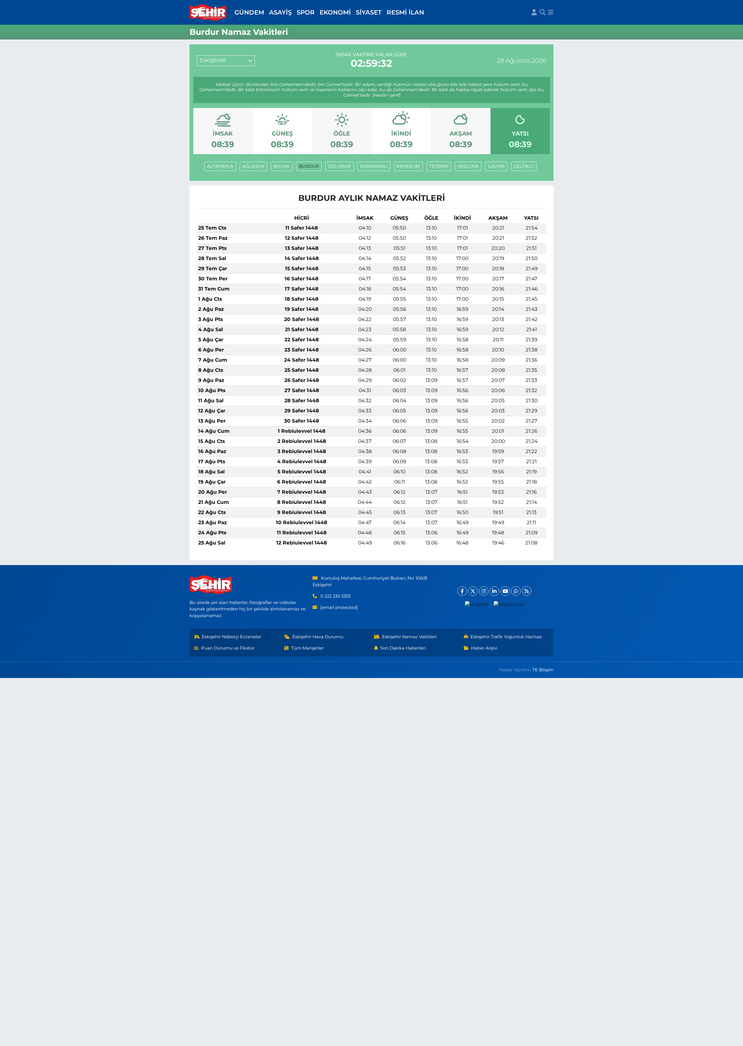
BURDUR (309, 166)
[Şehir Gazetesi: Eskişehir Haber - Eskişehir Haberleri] (208, 12)
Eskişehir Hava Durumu (317, 636)
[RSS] (526, 591)
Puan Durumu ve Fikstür (228, 648)
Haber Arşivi (484, 648)
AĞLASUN (253, 166)
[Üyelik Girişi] (534, 12)
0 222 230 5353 (335, 596)
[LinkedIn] (494, 591)
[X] (473, 591)
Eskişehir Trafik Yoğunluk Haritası (506, 636)
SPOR (306, 12)
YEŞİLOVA (468, 166)
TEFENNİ (438, 166)
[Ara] (543, 12)
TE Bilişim (542, 669)
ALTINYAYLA (220, 166)
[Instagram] (483, 591)
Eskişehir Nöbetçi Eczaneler (231, 636)
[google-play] (509, 604)
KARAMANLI (373, 166)
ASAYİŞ (280, 12)
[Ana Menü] (550, 12)
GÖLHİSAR (339, 166)
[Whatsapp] (516, 591)
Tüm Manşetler (307, 648)
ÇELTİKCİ (523, 166)
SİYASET (369, 12)
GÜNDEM (249, 12)
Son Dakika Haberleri (403, 648)
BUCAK (281, 166)
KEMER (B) (408, 166)
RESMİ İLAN (405, 12)
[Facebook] (462, 591)
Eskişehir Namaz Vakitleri (409, 636)
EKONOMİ (335, 12)
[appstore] (477, 604)
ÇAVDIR (496, 166)
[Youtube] (505, 591)
